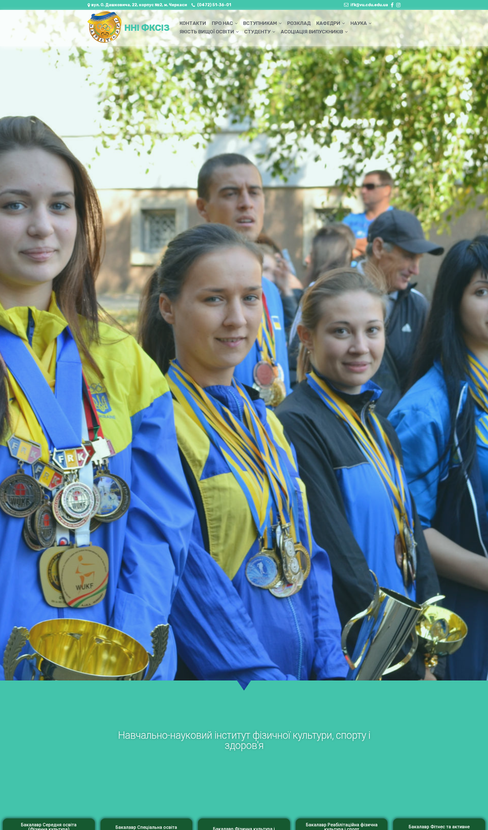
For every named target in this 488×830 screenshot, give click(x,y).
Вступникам (260, 23)
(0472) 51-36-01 (214, 5)
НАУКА (358, 23)
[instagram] (398, 4)
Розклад (299, 23)
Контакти (193, 23)
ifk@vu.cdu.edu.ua (369, 5)
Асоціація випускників (312, 31)
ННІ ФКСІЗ (146, 27)
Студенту (257, 31)
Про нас (222, 23)
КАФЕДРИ (328, 23)
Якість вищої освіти (207, 31)
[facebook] (392, 4)
